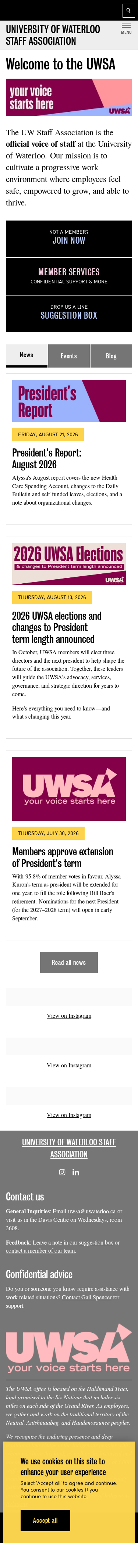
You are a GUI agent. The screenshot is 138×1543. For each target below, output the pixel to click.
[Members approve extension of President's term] (69, 789)
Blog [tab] (111, 356)
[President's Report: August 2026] (69, 401)
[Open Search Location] (129, 11)
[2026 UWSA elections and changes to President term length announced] (69, 564)
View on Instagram (69, 1015)
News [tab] (26, 355)
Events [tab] (69, 356)
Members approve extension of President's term (62, 857)
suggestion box (96, 1242)
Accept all (45, 1520)
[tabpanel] (69, 670)
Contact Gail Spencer (87, 1297)
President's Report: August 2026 (47, 458)
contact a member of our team (40, 1250)
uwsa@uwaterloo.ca (92, 1211)
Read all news (69, 962)
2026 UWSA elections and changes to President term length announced (57, 627)
